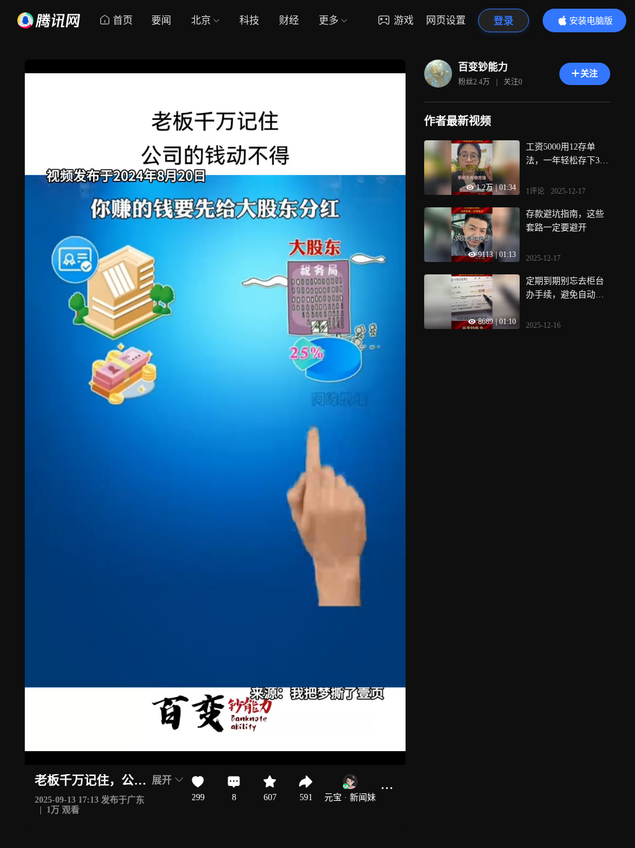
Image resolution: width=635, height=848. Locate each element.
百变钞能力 (483, 66)
